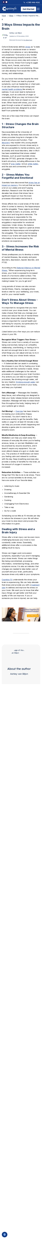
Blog (11, 15)
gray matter (16, 164)
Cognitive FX (7, 580)
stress (27, 47)
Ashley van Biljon (19, 674)
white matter (33, 164)
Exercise (19, 411)
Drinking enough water (25, 382)
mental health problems (12, 89)
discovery (6, 143)
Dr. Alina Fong (28, 40)
